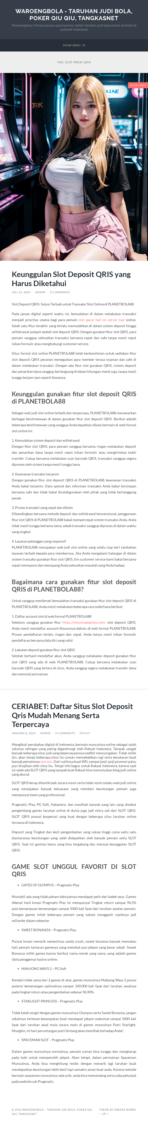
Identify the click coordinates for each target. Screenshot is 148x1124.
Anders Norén (125, 1109)
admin (40, 292)
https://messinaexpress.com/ (84, 622)
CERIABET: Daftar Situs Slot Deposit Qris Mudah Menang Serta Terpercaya (72, 715)
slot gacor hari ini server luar (102, 320)
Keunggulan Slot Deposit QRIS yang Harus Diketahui (71, 278)
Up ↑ (105, 1113)
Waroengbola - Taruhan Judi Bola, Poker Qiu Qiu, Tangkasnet (74, 14)
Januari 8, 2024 (24, 733)
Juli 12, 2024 (21, 292)
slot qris (46, 761)
